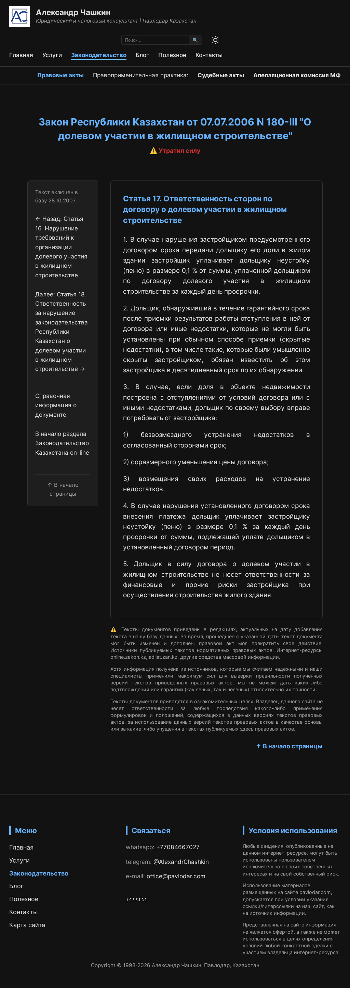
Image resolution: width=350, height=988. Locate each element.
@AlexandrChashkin (181, 861)
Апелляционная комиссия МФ (297, 75)
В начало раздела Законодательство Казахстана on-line (62, 443)
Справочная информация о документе (56, 405)
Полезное (172, 54)
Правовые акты (60, 75)
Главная (21, 54)
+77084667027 (178, 847)
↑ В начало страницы (289, 746)
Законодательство (98, 54)
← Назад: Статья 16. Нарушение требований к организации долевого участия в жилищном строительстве (61, 246)
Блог (142, 54)
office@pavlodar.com (176, 876)
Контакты (209, 54)
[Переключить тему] (215, 40)
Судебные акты (221, 75)
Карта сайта (27, 925)
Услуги (52, 54)
